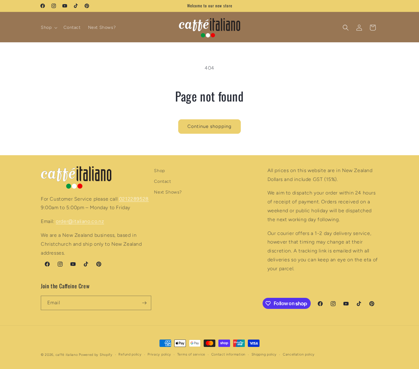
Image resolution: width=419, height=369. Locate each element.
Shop (159, 170)
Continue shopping (209, 126)
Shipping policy (264, 354)
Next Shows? (168, 192)
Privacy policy (159, 354)
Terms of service (191, 354)
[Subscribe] (144, 303)
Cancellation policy (299, 354)
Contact (162, 181)
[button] (48, 27)
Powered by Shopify (96, 355)
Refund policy (129, 354)
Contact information (228, 354)
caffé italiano (67, 355)
